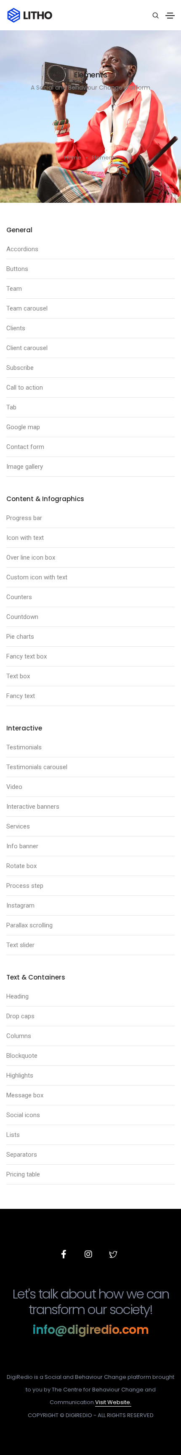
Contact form (25, 447)
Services (18, 826)
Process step (24, 885)
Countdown (22, 617)
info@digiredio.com (90, 1330)
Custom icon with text (36, 577)
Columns (18, 1036)
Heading (17, 996)
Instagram (20, 905)
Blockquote (21, 1055)
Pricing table (23, 1174)
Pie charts (20, 636)
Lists (13, 1135)
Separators (21, 1154)
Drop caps (20, 1016)
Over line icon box (30, 557)
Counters (19, 597)
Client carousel (27, 348)
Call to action (24, 387)
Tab (11, 407)
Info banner (22, 846)
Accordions (22, 249)
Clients (15, 328)
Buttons (17, 269)
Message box (24, 1095)
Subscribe (20, 368)
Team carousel (27, 308)
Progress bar (24, 518)
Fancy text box (26, 656)
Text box (18, 676)
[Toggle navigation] (170, 16)
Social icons (23, 1115)
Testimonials (24, 747)
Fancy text (20, 696)
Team (14, 288)
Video (14, 787)
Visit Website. (113, 1402)
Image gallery (24, 466)
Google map (23, 427)
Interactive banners (32, 806)
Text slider (20, 945)
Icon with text (25, 538)
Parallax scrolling (29, 925)
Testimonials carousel (36, 767)
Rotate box (21, 866)
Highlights (19, 1075)
